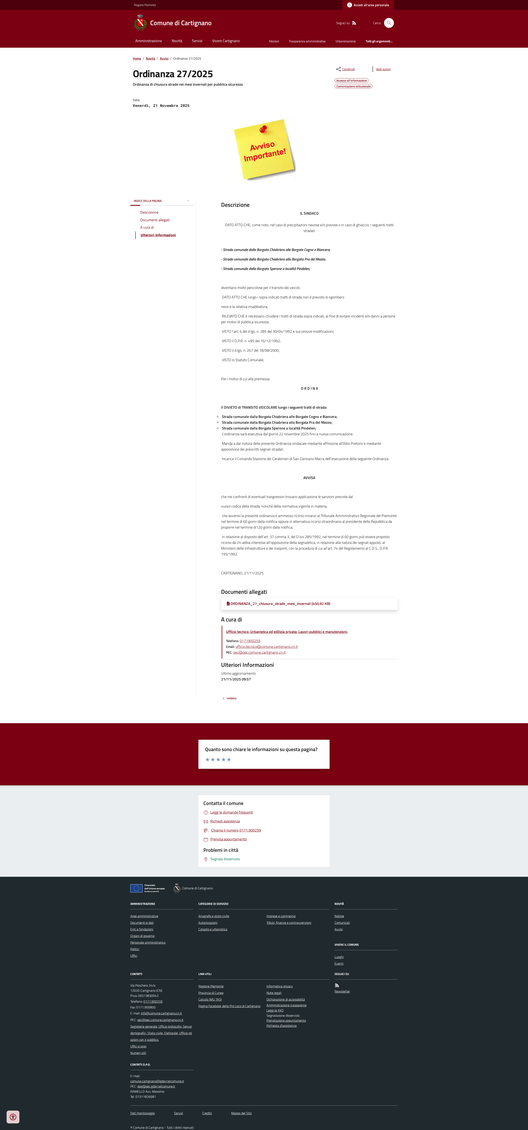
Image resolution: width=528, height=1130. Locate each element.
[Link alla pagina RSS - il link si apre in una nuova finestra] (354, 23)
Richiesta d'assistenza (281, 1025)
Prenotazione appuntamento (286, 1020)
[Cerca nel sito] (387, 23)
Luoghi (339, 956)
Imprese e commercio (281, 915)
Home (137, 58)
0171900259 (250, 641)
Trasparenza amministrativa (307, 41)
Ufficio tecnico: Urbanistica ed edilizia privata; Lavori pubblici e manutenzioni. (287, 631)
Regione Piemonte (145, 5)
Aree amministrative (144, 915)
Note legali (273, 992)
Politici (134, 949)
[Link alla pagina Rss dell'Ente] (337, 985)
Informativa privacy (279, 986)
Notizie (339, 915)
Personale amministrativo (147, 942)
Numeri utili (138, 1052)
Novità (177, 41)
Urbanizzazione (346, 41)
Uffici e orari (138, 1046)
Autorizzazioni (207, 922)
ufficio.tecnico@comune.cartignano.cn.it (267, 646)
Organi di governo (142, 935)
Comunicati (342, 922)
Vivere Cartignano (226, 41)
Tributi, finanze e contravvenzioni (288, 922)
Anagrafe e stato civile (213, 915)
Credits (207, 1113)
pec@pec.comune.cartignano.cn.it (259, 652)
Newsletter (342, 991)
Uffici (133, 955)
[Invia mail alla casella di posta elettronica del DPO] (157, 1081)
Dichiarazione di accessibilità (285, 999)
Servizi (197, 41)
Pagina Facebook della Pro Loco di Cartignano (229, 1005)
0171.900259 (153, 1001)
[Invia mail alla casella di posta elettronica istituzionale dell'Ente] (161, 1013)
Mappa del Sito (241, 1113)
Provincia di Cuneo (210, 992)
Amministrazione (148, 41)
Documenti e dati (142, 922)
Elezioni (274, 41)
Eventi (339, 963)
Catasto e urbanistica (212, 929)
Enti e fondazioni (141, 929)
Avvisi (164, 58)
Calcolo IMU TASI (210, 999)
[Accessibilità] (13, 1117)
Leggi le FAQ (275, 1010)
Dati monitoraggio (142, 1113)
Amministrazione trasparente (286, 1005)
